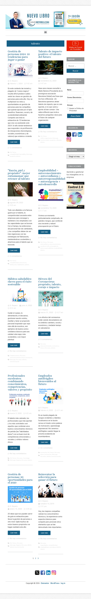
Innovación (29, 357)
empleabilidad (58, 248)
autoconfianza (44, 244)
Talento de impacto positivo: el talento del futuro (50, 54)
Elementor (45, 583)
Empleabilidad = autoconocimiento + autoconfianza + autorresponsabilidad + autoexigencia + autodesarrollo (51, 177)
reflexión (58, 140)
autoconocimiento (54, 244)
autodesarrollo (44, 246)
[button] (45, 32)
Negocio (18, 460)
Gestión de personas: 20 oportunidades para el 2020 (20, 478)
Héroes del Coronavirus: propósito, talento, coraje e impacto (49, 283)
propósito (13, 156)
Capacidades (44, 545)
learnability (22, 154)
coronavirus (55, 346)
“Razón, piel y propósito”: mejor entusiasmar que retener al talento (19, 174)
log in (63, 583)
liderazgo (29, 154)
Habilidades (20, 264)
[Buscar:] (75, 66)
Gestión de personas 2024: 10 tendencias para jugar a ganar (19, 55)
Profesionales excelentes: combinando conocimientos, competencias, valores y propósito (20, 382)
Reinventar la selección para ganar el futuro (47, 477)
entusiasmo (22, 262)
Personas (50, 242)
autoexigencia (54, 246)
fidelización (13, 264)
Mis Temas (13, 152)
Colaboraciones (14, 355)
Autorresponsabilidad (46, 248)
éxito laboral (52, 547)
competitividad (14, 154)
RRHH (29, 545)
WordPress (54, 583)
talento (18, 156)
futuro (23, 357)
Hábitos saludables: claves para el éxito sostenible (20, 281)
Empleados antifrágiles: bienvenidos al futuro (47, 380)
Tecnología (26, 458)
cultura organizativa (46, 138)
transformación (14, 361)
